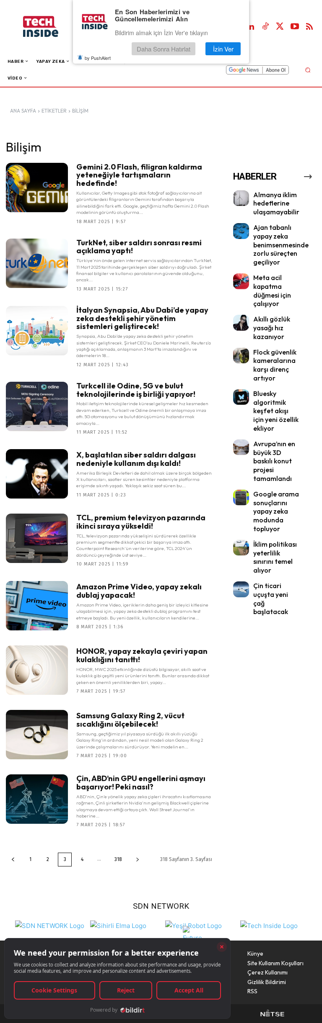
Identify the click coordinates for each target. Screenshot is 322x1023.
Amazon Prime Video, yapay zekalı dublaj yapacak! (139, 591)
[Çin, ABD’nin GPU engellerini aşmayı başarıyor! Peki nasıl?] (37, 799)
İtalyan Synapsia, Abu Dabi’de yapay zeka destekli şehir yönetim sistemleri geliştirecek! (142, 318)
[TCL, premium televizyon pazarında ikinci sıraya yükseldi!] (37, 538)
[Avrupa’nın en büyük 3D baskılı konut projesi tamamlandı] (241, 447)
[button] (307, 70)
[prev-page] (13, 859)
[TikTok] (265, 26)
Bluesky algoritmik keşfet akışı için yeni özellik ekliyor (276, 410)
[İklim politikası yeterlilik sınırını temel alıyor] (241, 548)
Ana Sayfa (23, 111)
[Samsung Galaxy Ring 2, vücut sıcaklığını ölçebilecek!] (37, 734)
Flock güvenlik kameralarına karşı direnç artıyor (274, 365)
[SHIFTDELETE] (49, 925)
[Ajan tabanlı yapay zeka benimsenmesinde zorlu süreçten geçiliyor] (241, 231)
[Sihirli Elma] (118, 925)
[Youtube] (294, 26)
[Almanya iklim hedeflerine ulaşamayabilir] (241, 198)
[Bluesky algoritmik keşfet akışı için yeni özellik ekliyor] (241, 397)
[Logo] (49, 26)
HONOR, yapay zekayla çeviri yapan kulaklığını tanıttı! (142, 655)
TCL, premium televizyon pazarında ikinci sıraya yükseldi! (140, 522)
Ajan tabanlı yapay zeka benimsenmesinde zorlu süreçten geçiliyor (281, 244)
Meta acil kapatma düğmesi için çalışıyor (272, 290)
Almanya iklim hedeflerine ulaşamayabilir (276, 203)
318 (118, 859)
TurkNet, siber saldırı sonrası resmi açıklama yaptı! (139, 247)
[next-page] (137, 859)
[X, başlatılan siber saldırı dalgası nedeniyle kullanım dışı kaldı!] (37, 474)
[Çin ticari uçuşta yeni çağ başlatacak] (241, 589)
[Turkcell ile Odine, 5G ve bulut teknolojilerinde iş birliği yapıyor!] (37, 406)
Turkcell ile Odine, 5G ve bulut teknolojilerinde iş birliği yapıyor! (135, 390)
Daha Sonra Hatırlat (163, 48)
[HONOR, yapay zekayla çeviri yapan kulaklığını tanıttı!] (37, 670)
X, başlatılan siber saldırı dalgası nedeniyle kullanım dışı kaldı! (136, 459)
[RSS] (309, 26)
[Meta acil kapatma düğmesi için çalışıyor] (241, 281)
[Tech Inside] (269, 925)
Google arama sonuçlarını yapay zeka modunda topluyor (276, 511)
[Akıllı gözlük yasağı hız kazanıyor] (241, 323)
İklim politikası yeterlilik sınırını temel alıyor (275, 557)
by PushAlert (98, 57)
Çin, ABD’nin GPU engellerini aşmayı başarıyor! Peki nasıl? (140, 783)
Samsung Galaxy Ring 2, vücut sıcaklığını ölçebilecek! (130, 720)
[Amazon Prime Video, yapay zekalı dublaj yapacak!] (37, 605)
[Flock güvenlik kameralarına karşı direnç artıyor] (241, 356)
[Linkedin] (250, 26)
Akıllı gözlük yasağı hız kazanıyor (271, 328)
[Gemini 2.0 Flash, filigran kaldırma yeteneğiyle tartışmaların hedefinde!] (37, 187)
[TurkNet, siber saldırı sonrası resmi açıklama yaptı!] (37, 263)
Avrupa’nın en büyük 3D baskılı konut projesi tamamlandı (274, 461)
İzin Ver (223, 48)
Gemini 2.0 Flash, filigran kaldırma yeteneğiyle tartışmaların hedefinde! (139, 175)
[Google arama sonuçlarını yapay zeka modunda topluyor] (241, 498)
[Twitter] (280, 26)
